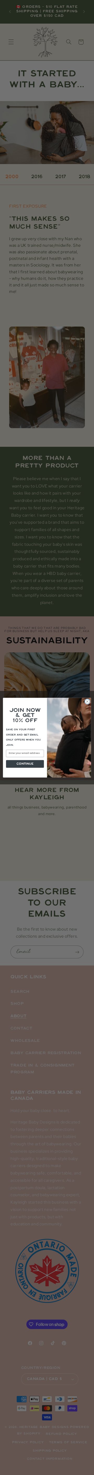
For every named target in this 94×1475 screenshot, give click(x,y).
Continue (24, 763)
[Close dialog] (87, 701)
